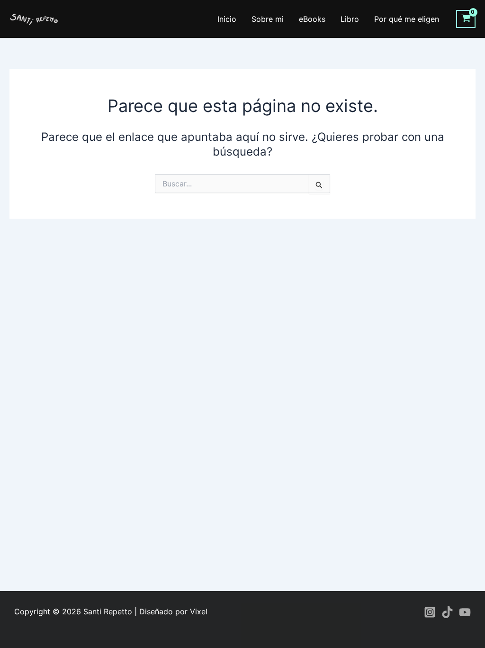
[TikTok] (447, 612)
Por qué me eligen (406, 19)
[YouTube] (465, 612)
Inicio (226, 19)
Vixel (198, 611)
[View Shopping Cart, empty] (466, 19)
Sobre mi (267, 19)
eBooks (312, 19)
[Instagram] (430, 612)
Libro (350, 19)
